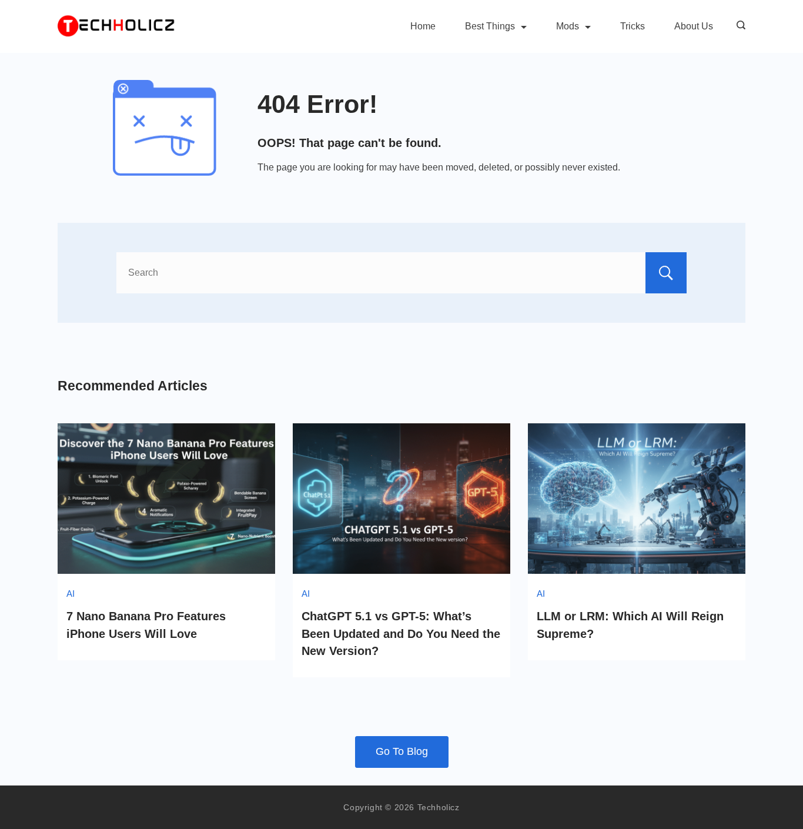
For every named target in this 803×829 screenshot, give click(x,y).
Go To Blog (402, 751)
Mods (567, 26)
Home (423, 26)
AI (70, 594)
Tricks (632, 26)
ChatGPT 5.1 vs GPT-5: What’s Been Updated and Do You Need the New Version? (401, 633)
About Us (693, 26)
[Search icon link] (738, 26)
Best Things (490, 26)
